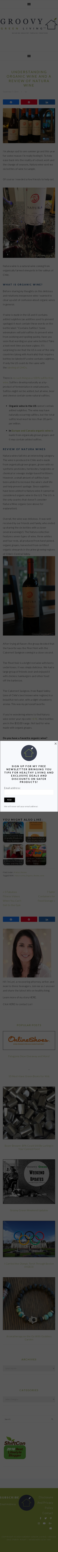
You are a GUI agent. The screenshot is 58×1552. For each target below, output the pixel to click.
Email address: (12, 787)
